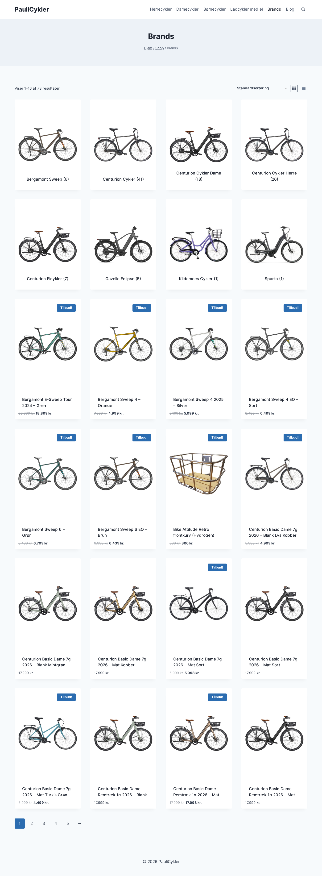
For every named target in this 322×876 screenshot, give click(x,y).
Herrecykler (161, 9)
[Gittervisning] (294, 88)
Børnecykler (214, 9)
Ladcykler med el (246, 9)
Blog (290, 9)
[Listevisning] (303, 88)
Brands (274, 9)
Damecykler (187, 9)
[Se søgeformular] (303, 9)
